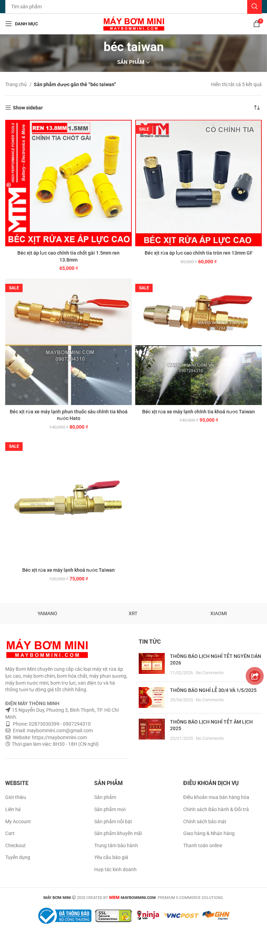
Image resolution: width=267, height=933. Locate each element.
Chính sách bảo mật (204, 821)
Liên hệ (13, 809)
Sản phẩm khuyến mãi (118, 833)
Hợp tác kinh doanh (115, 869)
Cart (10, 833)
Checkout (15, 845)
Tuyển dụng (17, 857)
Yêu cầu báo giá (111, 857)
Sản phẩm (105, 797)
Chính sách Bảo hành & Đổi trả (216, 809)
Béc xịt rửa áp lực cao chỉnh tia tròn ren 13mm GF (199, 253)
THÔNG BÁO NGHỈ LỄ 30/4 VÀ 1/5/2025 (213, 690)
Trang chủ (16, 84)
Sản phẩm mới (110, 809)
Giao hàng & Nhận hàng (209, 833)
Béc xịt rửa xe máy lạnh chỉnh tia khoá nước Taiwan (198, 411)
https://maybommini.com (59, 737)
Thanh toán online (202, 845)
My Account (18, 821)
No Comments (210, 672)
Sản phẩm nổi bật (113, 821)
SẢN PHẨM (130, 62)
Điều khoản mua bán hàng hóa (216, 797)
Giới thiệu (15, 797)
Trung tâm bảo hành (116, 845)
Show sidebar (28, 107)
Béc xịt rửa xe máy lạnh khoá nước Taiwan (68, 570)
